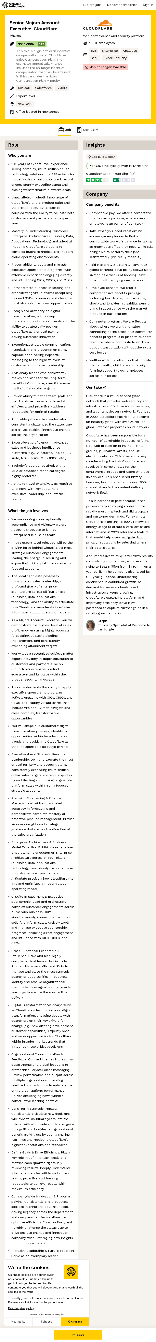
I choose (46, 1321)
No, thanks (18, 1321)
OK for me (75, 1321)
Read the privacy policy (21, 1308)
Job (68, 130)
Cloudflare (45, 29)
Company (90, 130)
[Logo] (13, 5)
